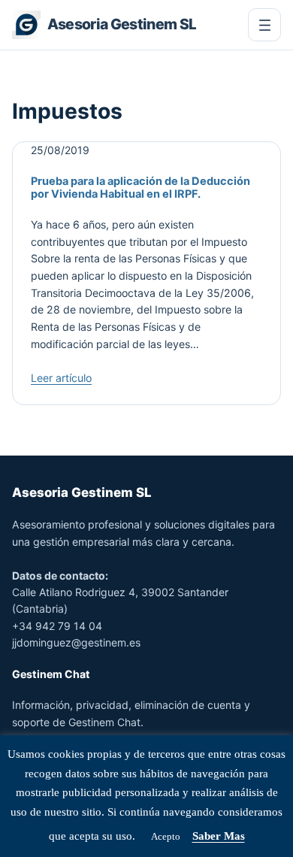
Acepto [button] (165, 836)
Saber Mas (218, 836)
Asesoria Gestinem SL (121, 24)
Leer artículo (61, 377)
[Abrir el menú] (264, 24)
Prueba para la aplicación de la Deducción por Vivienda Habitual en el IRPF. (140, 187)
